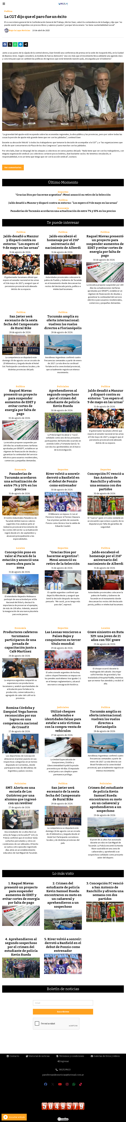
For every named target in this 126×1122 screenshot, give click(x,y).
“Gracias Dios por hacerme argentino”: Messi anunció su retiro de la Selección (63, 194)
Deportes (63, 192)
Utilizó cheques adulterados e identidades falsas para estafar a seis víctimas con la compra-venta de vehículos (63, 721)
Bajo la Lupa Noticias (19, 30)
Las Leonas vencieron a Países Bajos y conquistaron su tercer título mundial (63, 638)
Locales (20, 548)
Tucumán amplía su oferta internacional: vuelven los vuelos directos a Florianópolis (63, 322)
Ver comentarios (12, 167)
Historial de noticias (39, 1056)
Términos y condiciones (71, 1056)
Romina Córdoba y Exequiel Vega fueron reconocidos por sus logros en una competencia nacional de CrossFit (20, 717)
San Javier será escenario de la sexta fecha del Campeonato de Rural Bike (21, 322)
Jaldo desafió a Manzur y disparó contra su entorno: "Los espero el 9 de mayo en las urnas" (63, 203)
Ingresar (64, 1061)
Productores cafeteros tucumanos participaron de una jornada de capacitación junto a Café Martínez (20, 641)
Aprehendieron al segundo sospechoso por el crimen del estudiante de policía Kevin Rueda (63, 398)
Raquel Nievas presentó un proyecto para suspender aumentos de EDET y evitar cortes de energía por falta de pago (105, 245)
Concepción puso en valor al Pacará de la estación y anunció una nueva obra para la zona (20, 560)
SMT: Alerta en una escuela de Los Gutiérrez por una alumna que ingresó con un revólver (20, 795)
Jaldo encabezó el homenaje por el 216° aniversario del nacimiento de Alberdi (63, 242)
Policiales (63, 386)
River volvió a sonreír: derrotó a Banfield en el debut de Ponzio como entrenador (63, 479)
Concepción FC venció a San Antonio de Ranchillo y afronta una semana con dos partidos (105, 481)
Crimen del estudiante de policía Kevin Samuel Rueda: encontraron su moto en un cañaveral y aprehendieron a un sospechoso (105, 799)
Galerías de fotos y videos (106, 1056)
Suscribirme (63, 1011)
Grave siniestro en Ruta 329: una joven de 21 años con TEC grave (105, 636)
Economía (63, 208)
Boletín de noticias (63, 989)
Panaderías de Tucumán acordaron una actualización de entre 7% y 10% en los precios (63, 211)
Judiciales (63, 707)
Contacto (14, 1056)
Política (8, 11)
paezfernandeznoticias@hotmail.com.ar (63, 1075)
